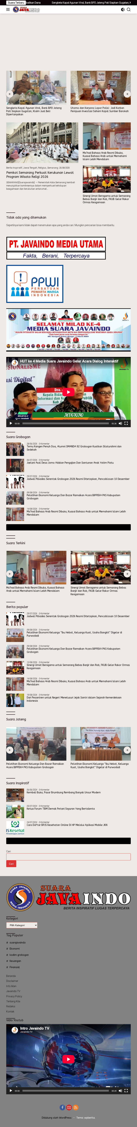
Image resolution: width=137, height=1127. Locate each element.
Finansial (15, 967)
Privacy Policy (14, 996)
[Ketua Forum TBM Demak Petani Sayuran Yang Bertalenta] (15, 811)
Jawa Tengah (30, 167)
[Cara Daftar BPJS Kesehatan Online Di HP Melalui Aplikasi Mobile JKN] (15, 827)
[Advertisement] (68, 40)
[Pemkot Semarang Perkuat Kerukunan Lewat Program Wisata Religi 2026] (42, 142)
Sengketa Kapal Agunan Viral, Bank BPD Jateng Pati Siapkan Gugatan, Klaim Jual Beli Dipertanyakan (72, 2)
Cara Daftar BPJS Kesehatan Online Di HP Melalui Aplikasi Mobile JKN (67, 825)
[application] (68, 392)
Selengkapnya (67, 527)
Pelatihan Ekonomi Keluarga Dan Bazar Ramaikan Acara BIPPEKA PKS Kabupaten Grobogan (73, 497)
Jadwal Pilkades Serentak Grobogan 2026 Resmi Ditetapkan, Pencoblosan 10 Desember (78, 479)
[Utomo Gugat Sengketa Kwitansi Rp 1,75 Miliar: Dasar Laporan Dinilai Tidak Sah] (101, 88)
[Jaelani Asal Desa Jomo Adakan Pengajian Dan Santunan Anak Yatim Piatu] (15, 465)
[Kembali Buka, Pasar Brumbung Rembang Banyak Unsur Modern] (15, 795)
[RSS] (75, 1108)
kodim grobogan (19, 955)
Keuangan (15, 961)
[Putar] (11, 423)
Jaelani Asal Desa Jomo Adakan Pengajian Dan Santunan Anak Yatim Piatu (70, 462)
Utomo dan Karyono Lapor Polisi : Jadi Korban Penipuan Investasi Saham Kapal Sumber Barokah (35, 110)
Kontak (10, 1011)
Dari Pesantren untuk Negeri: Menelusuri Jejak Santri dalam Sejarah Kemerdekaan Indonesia (74, 699)
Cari (8, 851)
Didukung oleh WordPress (57, 1117)
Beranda (11, 976)
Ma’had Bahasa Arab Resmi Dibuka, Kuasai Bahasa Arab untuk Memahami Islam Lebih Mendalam (105, 156)
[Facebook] (62, 1108)
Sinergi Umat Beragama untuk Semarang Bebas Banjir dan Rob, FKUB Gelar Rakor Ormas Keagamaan (106, 199)
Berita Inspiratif (14, 167)
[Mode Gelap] (123, 10)
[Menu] (8, 9)
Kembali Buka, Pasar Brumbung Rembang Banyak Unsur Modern (64, 792)
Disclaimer (12, 981)
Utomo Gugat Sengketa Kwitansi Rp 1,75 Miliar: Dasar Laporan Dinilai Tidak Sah (98, 110)
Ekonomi (15, 948)
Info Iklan (11, 986)
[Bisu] (120, 423)
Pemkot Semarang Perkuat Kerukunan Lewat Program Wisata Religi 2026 (40, 175)
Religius (42, 167)
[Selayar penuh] (126, 423)
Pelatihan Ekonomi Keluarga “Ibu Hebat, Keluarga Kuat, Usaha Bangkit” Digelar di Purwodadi (74, 634)
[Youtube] (69, 1108)
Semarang (52, 167)
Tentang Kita (13, 1001)
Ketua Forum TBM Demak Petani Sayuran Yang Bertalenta (61, 808)
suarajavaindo (18, 942)
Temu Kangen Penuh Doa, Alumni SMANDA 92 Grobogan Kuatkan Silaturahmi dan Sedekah (74, 448)
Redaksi (10, 1006)
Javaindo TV (13, 991)
